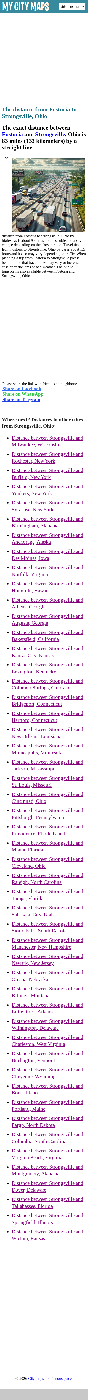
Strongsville (50, 134)
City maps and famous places (50, 1378)
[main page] (26, 11)
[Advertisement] (44, 58)
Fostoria (12, 134)
